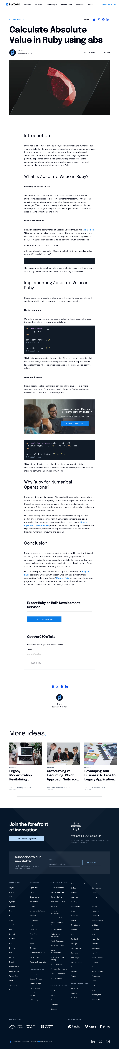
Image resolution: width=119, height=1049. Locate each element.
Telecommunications (37, 953)
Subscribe (36, 663)
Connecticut (96, 888)
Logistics (33, 929)
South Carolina (97, 971)
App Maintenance (57, 888)
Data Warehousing (58, 902)
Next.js (11, 943)
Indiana (94, 906)
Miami (73, 911)
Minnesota (96, 930)
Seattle (74, 971)
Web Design (34, 1000)
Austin (53, 990)
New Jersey (96, 948)
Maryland (95, 916)
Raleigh (74, 944)
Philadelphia (75, 925)
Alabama (74, 988)
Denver (74, 892)
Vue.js (11, 990)
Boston (53, 995)
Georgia (95, 897)
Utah (93, 985)
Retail (32, 939)
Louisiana (95, 911)
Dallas (73, 888)
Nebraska (95, 939)
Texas (94, 981)
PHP (10, 953)
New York (74, 920)
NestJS (12, 939)
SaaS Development (58, 964)
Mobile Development (58, 941)
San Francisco (76, 962)
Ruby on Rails (62, 578)
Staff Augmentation (58, 973)
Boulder (53, 1000)
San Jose (74, 967)
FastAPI (12, 906)
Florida (94, 892)
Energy (32, 906)
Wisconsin (96, 999)
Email (51, 859)
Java (11, 920)
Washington (96, 995)
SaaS (32, 943)
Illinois (94, 902)
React (11, 962)
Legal (32, 925)
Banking (33, 892)
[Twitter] (100, 1041)
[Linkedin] (93, 1041)
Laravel (12, 934)
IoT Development (57, 929)
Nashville (74, 916)
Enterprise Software (37, 911)
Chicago (54, 1009)
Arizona (74, 993)
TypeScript (13, 985)
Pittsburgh (75, 934)
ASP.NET (12, 892)
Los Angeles (75, 906)
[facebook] (103, 19)
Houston (74, 897)
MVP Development (57, 946)
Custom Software (57, 897)
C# (10, 897)
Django (12, 902)
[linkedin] (107, 19)
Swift (11, 980)
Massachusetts (97, 920)
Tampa (73, 976)
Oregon (95, 962)
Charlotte (54, 1004)
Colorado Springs (78, 883)
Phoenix (74, 930)
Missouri (95, 934)
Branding (33, 974)
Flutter (11, 915)
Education (34, 902)
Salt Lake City (76, 948)
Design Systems (36, 979)
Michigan (95, 925)
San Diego (75, 957)
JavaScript (13, 925)
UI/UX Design (35, 988)
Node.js (12, 948)
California (74, 998)
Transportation (35, 957)
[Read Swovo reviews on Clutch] (74, 1027)
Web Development (57, 978)
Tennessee (96, 976)
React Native (14, 967)
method (88, 229)
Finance (33, 915)
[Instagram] (108, 1041)
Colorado (95, 883)
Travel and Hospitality (38, 962)
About (90, 4)
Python (12, 957)
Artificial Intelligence (58, 892)
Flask (11, 911)
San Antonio (76, 953)
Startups (33, 948)
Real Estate (34, 934)
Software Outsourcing (59, 969)
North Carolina (97, 957)
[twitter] (98, 19)
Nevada (95, 944)
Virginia (94, 990)
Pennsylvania (96, 967)
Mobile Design (35, 983)
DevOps (54, 906)
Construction (35, 897)
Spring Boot (13, 976)
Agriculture (34, 888)
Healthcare (34, 920)
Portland (74, 939)
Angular (12, 888)
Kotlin (11, 929)
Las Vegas (75, 902)
